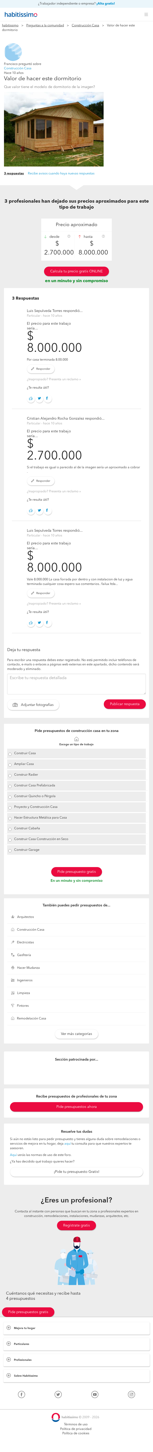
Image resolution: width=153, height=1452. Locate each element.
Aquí (13, 1155)
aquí (67, 1143)
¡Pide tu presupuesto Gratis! (76, 1172)
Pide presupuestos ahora (76, 1107)
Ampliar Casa (24, 764)
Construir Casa (25, 753)
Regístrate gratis (76, 1225)
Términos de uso (76, 1424)
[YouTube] (94, 1395)
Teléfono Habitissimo (18, 1403)
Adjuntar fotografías (37, 705)
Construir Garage (26, 850)
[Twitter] (58, 1395)
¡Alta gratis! (105, 3)
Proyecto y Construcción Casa (36, 807)
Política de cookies (75, 1433)
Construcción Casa (85, 25)
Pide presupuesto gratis (76, 872)
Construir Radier (26, 774)
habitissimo (10, 25)
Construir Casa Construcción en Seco (41, 839)
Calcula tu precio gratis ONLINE (76, 271)
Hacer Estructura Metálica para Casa (40, 817)
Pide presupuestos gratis (28, 1312)
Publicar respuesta (125, 704)
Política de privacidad (75, 1429)
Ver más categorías (76, 1034)
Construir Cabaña (27, 828)
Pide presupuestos (76, 1445)
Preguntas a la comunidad (45, 25)
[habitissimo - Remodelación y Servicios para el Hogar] (20, 14)
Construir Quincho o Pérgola (35, 796)
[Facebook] (21, 1395)
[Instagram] (131, 1395)
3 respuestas (14, 173)
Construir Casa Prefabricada (34, 785)
